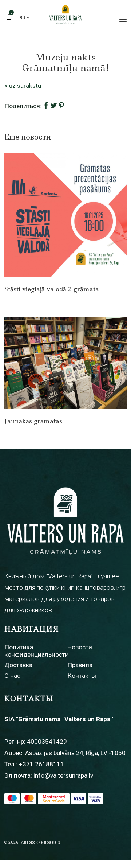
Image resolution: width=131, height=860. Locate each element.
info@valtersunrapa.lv (63, 775)
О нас (12, 675)
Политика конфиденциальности (36, 651)
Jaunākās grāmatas (33, 421)
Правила (79, 665)
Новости (79, 647)
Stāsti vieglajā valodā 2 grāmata (51, 289)
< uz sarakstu (22, 85)
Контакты (81, 675)
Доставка (18, 665)
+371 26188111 (41, 764)
